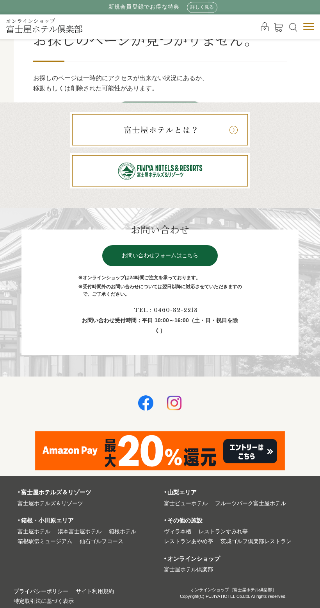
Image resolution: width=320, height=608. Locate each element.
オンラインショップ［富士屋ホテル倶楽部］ (233, 589)
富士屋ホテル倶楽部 (44, 26)
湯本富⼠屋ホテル (79, 531)
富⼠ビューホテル (186, 503)
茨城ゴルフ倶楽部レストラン (256, 541)
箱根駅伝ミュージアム (45, 541)
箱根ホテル (122, 531)
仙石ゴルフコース (101, 541)
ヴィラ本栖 (177, 531)
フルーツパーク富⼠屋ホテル (250, 503)
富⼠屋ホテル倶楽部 (188, 569)
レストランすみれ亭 (223, 531)
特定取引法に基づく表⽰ (44, 601)
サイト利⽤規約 (95, 591)
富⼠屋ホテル (34, 531)
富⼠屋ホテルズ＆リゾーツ (50, 503)
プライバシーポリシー (41, 591)
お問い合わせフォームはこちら (160, 255)
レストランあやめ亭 (188, 541)
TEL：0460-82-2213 (166, 310)
